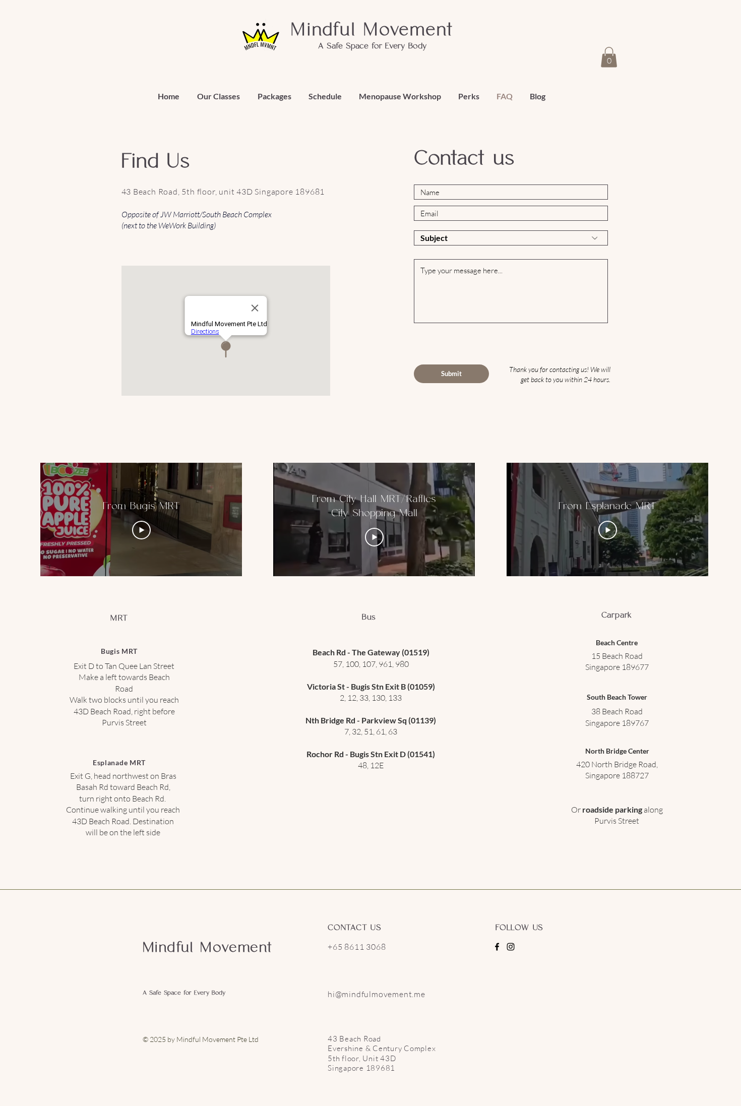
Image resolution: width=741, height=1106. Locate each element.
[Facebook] (497, 947)
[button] (609, 57)
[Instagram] (511, 947)
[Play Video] (141, 530)
